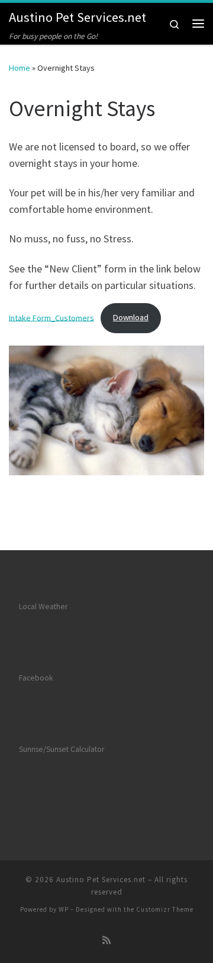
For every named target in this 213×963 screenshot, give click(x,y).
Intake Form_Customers (51, 317)
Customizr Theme (164, 909)
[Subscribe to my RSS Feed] (106, 940)
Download (131, 317)
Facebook (36, 678)
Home (19, 68)
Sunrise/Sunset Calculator (61, 749)
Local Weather (43, 607)
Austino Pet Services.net (101, 880)
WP (64, 909)
